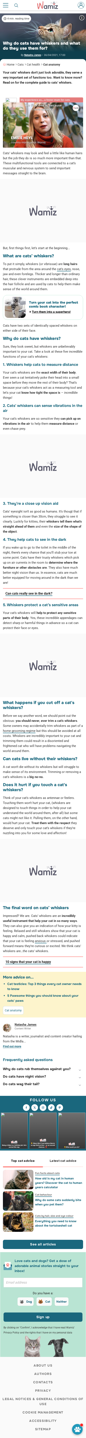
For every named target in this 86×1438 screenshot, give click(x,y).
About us (43, 1365)
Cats (21, 64)
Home (10, 64)
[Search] (16, 5)
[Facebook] (26, 1107)
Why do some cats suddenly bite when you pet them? (58, 1202)
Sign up (43, 1317)
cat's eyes (64, 269)
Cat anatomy (51, 64)
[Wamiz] (50, 5)
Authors (43, 1374)
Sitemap (43, 1429)
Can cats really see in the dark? (28, 593)
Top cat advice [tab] (23, 1161)
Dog (29, 1301)
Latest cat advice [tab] (63, 1161)
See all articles (43, 1244)
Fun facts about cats (47, 1173)
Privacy (43, 1391)
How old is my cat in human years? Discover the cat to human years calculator (58, 1183)
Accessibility (43, 1421)
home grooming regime (19, 731)
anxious (41, 941)
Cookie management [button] (43, 1412)
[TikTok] (51, 1107)
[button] (43, 1069)
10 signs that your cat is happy (28, 962)
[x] (34, 1107)
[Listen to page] (77, 1429)
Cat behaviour (43, 1194)
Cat (47, 1301)
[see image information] (81, 17)
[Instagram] (43, 1107)
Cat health (33, 64)
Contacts (43, 1382)
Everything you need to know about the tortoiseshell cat (55, 1223)
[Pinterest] (59, 1107)
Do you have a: (43, 1293)
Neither (61, 1301)
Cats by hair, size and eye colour (54, 1216)
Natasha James (32, 55)
